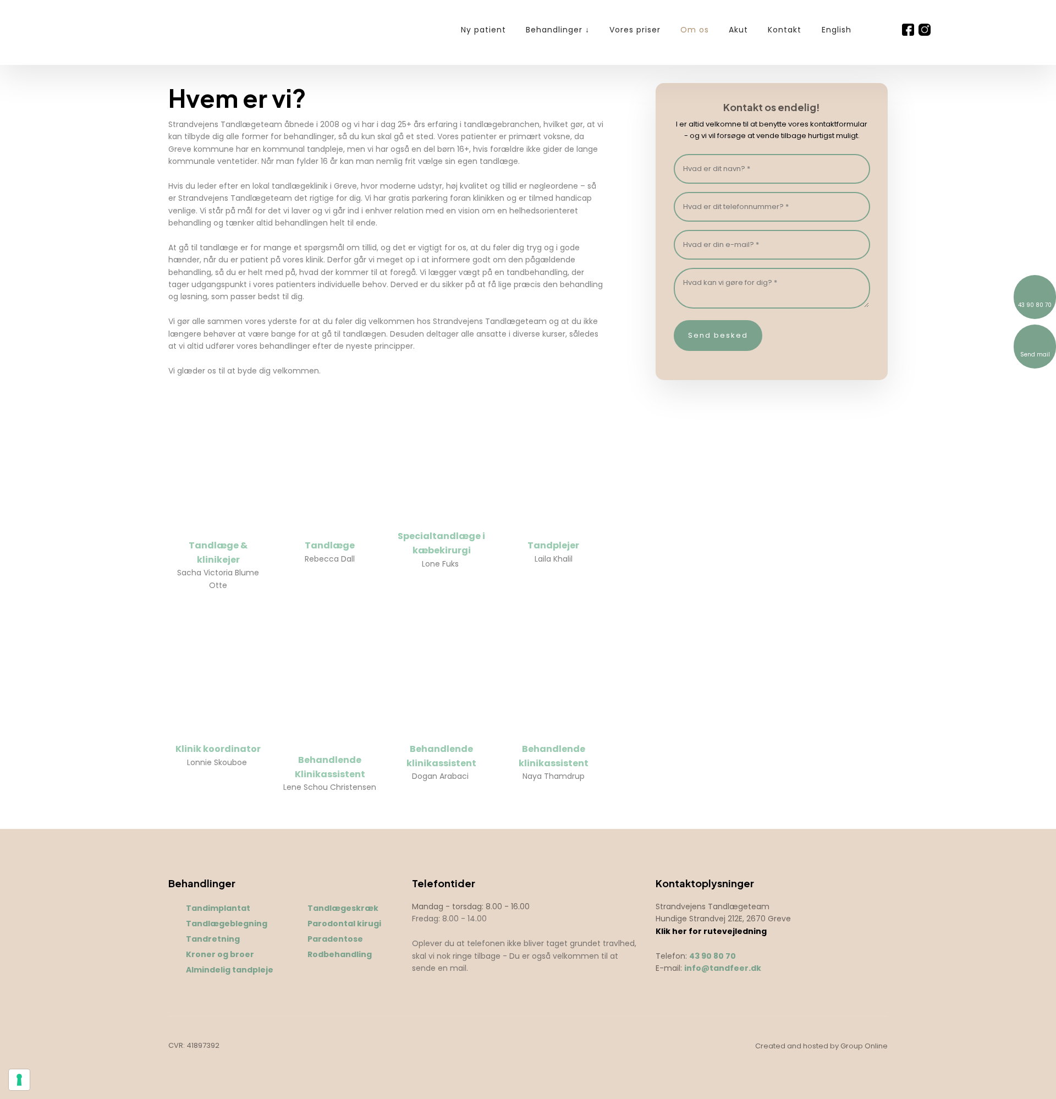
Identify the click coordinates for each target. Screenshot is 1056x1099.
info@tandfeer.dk (722, 968)
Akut (738, 29)
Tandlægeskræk (342, 908)
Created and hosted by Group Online (821, 1046)
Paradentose (335, 938)
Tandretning (213, 938)
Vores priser (635, 29)
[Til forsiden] (153, 30)
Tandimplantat (218, 908)
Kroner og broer (220, 954)
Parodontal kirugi (344, 923)
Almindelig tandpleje (229, 969)
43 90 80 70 (712, 955)
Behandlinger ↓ (558, 29)
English (836, 29)
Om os (694, 29)
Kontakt (784, 29)
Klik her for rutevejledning (711, 931)
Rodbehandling (339, 954)
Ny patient (483, 29)
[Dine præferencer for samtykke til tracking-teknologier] (19, 1079)
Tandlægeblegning (226, 923)
